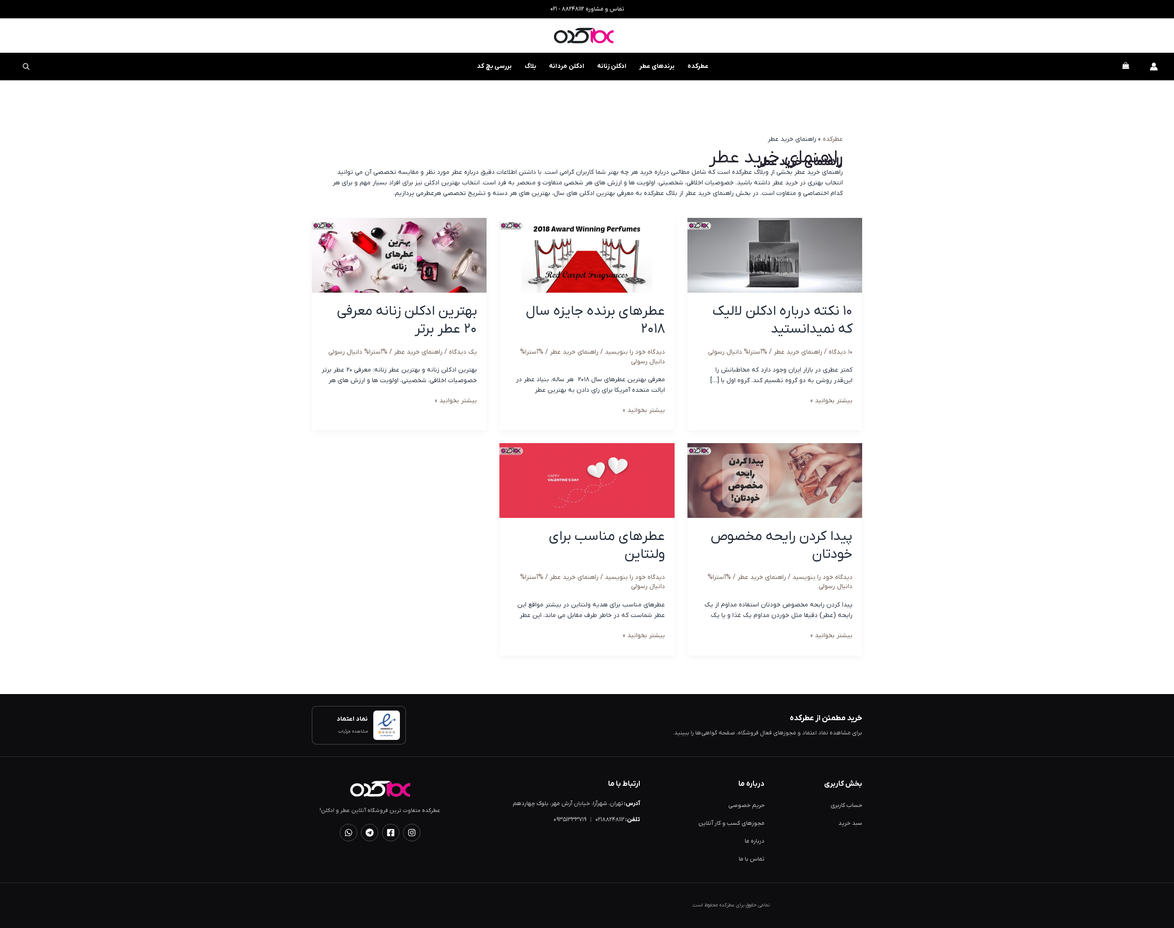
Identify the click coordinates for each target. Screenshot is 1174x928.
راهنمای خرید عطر (798, 352)
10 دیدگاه (841, 352)
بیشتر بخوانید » (831, 401)
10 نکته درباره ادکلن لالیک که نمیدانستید (783, 320)
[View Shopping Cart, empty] (1125, 66)
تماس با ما (751, 859)
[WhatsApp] (348, 832)
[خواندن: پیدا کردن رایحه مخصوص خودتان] (774, 480)
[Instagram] (412, 832)
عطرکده (698, 66)
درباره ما (754, 841)
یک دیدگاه (463, 352)
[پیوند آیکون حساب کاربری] (1154, 66)
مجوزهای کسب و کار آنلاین (731, 823)
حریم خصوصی (746, 805)
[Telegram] (369, 832)
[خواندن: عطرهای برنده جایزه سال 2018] (586, 255)
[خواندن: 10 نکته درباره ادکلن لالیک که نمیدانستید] (774, 255)
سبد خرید (850, 823)
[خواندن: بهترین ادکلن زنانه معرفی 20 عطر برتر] (399, 255)
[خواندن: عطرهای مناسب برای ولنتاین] (586, 480)
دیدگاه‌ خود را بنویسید (635, 352)
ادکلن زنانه (611, 66)
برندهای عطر (657, 66)
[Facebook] (390, 832)
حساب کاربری (846, 805)
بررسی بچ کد (488, 62)
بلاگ (530, 66)
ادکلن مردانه (566, 66)
